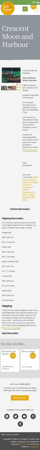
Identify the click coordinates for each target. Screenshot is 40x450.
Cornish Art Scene (30, 182)
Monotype (26, 192)
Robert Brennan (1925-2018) (29, 197)
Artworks (32, 179)
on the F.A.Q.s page (12, 328)
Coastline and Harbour (7, 367)
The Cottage (27, 367)
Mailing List (19, 397)
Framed (27, 184)
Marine (25, 189)
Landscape (27, 187)
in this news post (29, 150)
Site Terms (23, 444)
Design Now (34, 447)
